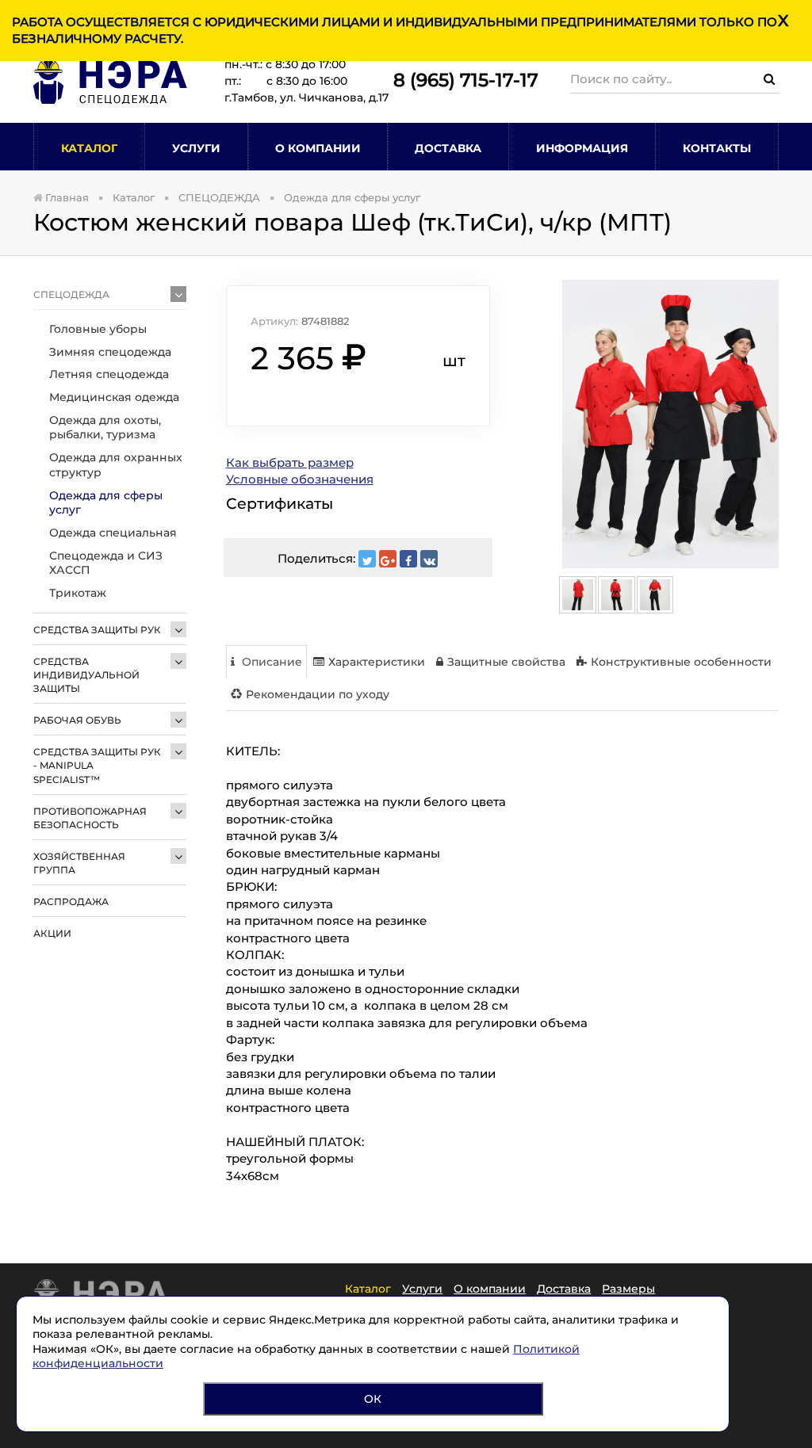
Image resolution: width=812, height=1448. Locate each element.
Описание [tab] (270, 662)
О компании (490, 1289)
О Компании (318, 148)
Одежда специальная (113, 532)
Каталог (89, 148)
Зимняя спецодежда (110, 352)
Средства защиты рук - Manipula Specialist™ (97, 765)
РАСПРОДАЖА (71, 901)
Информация (582, 148)
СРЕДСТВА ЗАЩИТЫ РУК (97, 630)
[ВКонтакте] (429, 558)
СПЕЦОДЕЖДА (71, 294)
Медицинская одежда (114, 397)
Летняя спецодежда (109, 374)
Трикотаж (77, 593)
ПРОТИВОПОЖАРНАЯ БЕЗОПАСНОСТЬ (90, 818)
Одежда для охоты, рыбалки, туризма (105, 427)
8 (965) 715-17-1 (460, 80)
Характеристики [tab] (376, 662)
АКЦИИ (52, 933)
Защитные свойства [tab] (506, 662)
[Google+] (387, 558)
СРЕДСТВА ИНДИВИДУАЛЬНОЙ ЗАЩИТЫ (86, 674)
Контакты (717, 148)
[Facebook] (408, 558)
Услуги (196, 148)
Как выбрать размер (290, 462)
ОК (372, 1399)
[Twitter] (367, 558)
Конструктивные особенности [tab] (681, 662)
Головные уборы (98, 329)
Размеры (628, 1289)
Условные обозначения (299, 479)
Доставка (448, 148)
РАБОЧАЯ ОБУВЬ (77, 720)
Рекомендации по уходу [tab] (317, 694)
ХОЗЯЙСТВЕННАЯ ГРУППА (79, 863)
